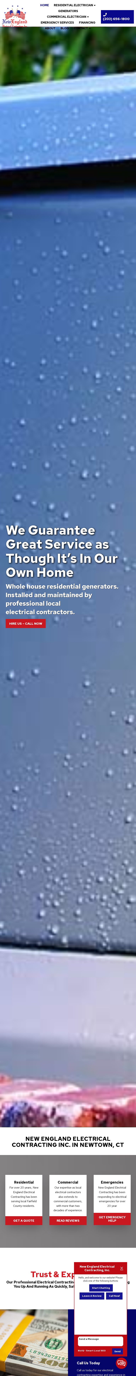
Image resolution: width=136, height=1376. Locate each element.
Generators (68, 11)
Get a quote (23, 1221)
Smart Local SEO (96, 1350)
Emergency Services (57, 22)
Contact (81, 28)
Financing (87, 22)
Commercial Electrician (66, 17)
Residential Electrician (73, 5)
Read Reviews (68, 1221)
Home (44, 5)
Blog (65, 28)
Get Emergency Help (112, 1218)
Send (117, 1351)
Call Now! (114, 1295)
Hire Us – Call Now (25, 623)
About (50, 28)
